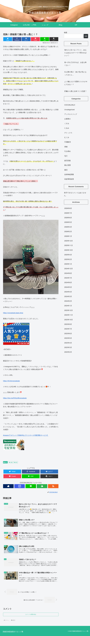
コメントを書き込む (30, 614)
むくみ (66, 137)
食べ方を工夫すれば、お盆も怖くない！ (75, 63)
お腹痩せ (67, 119)
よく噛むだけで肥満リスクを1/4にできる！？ (75, 82)
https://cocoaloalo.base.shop (13, 313)
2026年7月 (68, 213)
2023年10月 (68, 319)
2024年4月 (68, 291)
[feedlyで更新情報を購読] (42, 486)
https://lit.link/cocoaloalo (11, 381)
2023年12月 (68, 310)
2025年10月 (68, 250)
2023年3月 (68, 347)
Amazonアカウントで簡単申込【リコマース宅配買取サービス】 (25, 435)
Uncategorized (69, 109)
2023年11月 (68, 315)
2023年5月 (68, 338)
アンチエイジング (70, 114)
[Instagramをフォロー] (19, 486)
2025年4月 (68, 254)
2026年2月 (68, 231)
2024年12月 (68, 268)
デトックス (68, 132)
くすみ (66, 123)
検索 (65, 32)
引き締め (67, 151)
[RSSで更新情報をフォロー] (53, 486)
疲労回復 (67, 160)
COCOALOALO (69, 105)
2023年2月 (68, 352)
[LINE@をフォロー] (30, 486)
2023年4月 (68, 343)
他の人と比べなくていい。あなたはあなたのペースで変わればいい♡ (75, 53)
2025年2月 (68, 259)
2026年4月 (68, 227)
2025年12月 (68, 241)
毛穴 (66, 156)
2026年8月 (68, 208)
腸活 (6, 462)
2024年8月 (68, 273)
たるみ (66, 128)
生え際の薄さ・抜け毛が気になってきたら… (75, 73)
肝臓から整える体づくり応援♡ (75, 91)
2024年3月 (68, 296)
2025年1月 (68, 264)
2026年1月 (68, 236)
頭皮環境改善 (69, 179)
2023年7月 (68, 329)
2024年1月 (68, 305)
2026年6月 (68, 217)
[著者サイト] (8, 486)
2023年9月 (68, 324)
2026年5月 (68, 222)
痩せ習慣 (67, 165)
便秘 (11, 462)
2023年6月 (68, 333)
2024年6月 (68, 282)
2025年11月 (68, 245)
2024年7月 (68, 278)
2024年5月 (68, 287)
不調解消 (67, 142)
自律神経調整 (69, 174)
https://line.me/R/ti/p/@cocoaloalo (15, 398)
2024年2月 (68, 301)
